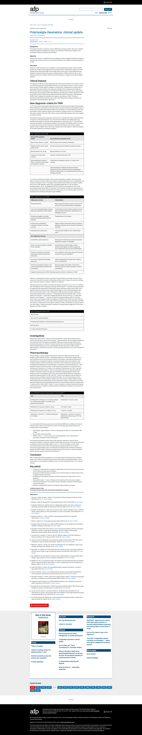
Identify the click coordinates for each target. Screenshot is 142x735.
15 (56, 340)
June (38, 25)
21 (60, 450)
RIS (50, 41)
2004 (109, 687)
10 (66, 286)
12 (42, 295)
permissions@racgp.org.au (67, 722)
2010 (76, 687)
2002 (38, 690)
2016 (43, 687)
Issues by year (103, 12)
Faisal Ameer (33, 35)
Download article (34, 40)
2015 (49, 687)
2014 (34, 25)
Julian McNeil (41, 35)
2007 (93, 687)
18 (56, 374)
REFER (45, 41)
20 (59, 450)
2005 (104, 687)
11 (52, 293)
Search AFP (108, 9)
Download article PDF (40, 605)
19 (78, 445)
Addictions (43, 617)
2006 (98, 687)
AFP (31, 25)
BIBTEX (41, 41)
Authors (110, 12)
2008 (87, 687)
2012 (65, 687)
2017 (38, 687)
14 (40, 304)
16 (37, 348)
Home (96, 12)
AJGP (32, 687)
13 (45, 296)
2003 (32, 690)
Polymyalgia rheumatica (47, 25)
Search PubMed (48, 499)
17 (78, 364)
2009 (82, 687)
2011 (71, 687)
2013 (60, 687)
